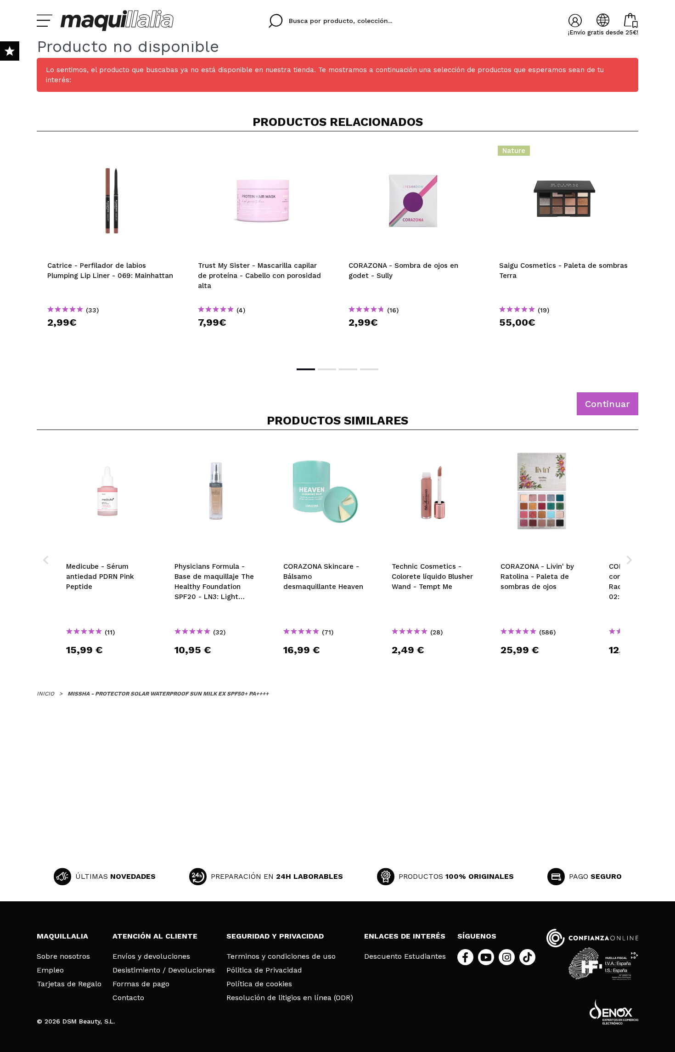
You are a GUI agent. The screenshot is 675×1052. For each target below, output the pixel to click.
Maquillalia (62, 936)
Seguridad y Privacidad (275, 936)
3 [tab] (348, 369)
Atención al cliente (154, 936)
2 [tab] (327, 369)
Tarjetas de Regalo (69, 984)
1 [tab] (306, 369)
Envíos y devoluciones (151, 956)
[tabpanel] (112, 248)
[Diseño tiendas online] (614, 1011)
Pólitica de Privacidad (264, 970)
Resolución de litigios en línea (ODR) (289, 997)
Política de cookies (259, 984)
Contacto (128, 997)
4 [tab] (369, 369)
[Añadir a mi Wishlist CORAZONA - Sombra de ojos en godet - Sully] (413, 153)
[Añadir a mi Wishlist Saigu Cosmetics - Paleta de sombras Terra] (564, 153)
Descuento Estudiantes (405, 956)
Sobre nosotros (63, 956)
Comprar (112, 339)
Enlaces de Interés (404, 936)
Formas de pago (140, 984)
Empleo (50, 970)
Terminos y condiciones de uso (281, 956)
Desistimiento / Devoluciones (163, 970)
